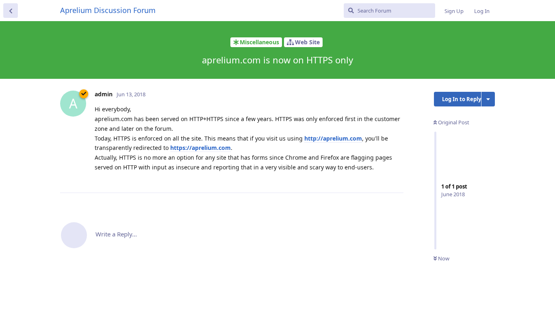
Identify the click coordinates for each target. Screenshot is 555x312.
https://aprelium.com (200, 148)
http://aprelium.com (333, 138)
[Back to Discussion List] (10, 10)
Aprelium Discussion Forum (108, 10)
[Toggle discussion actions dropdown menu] (488, 99)
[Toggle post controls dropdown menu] (396, 177)
